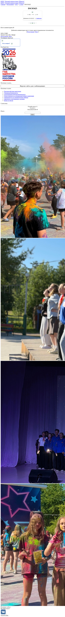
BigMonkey (39, 18)
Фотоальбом (10, 4)
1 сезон (21, 4)
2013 (16, 4)
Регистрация (30, 32)
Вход (36, 32)
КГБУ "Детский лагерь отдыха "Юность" (12, 1)
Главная (3, 4)
